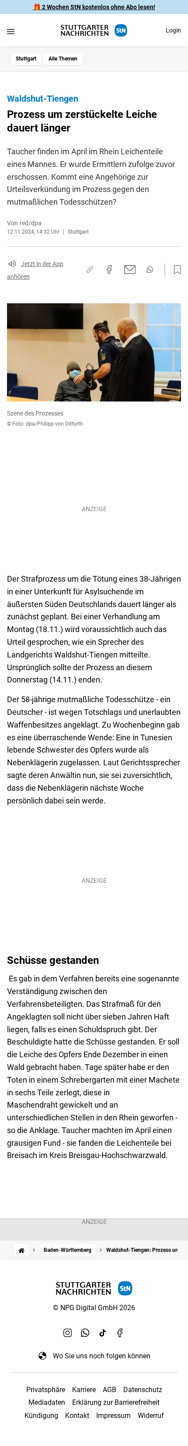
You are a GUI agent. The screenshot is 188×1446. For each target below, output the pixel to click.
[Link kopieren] (90, 270)
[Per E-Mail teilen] (130, 269)
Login (173, 30)
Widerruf (151, 1415)
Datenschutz (142, 1390)
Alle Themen (63, 59)
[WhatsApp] (85, 1333)
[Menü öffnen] (10, 31)
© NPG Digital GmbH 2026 (94, 1308)
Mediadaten (46, 1402)
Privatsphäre (45, 1390)
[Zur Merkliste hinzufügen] (175, 270)
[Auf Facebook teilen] (109, 269)
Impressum (113, 1415)
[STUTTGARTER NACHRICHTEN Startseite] (94, 30)
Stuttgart (26, 59)
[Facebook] (120, 1333)
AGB (109, 1390)
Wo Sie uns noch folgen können (101, 1356)
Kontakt (77, 1415)
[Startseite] (21, 1250)
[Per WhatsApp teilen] (149, 269)
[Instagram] (68, 1333)
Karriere (84, 1390)
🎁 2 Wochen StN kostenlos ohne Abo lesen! (94, 7)
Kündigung (41, 1415)
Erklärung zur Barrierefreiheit (116, 1402)
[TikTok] (103, 1333)
